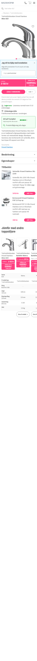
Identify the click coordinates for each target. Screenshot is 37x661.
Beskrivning (8, 154)
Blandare (6, 13)
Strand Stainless (7, 147)
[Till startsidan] (8, 3)
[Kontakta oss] (26, 3)
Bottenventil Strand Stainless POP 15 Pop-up (23, 199)
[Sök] (2, 8)
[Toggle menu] (34, 3)
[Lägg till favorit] (32, 26)
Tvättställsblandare (16, 13)
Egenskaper (8, 160)
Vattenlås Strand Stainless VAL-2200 (24, 172)
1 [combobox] (30, 92)
